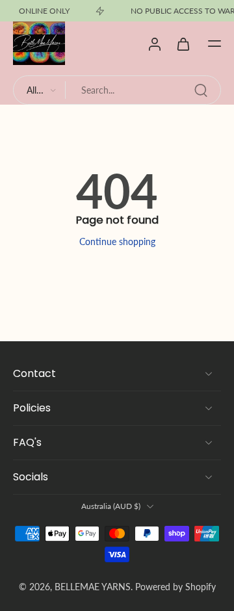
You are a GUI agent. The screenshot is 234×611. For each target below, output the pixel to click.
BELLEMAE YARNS (93, 586)
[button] (214, 44)
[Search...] (201, 90)
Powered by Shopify (175, 586)
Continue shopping (117, 241)
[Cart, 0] (183, 44)
